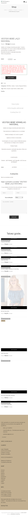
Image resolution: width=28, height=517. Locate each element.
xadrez (21, 88)
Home (5, 9)
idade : (2, 59)
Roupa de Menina (22, 85)
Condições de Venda (6, 491)
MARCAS (15, 9)
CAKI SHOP (23, 512)
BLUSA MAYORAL (5, 311)
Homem (3, 470)
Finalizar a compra (5, 452)
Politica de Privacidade (6, 492)
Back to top (25, 513)
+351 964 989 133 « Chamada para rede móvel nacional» (13, 431)
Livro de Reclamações (6, 496)
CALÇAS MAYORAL (5, 242)
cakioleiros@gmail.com (8, 434)
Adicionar (11, 77)
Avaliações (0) (15, 112)
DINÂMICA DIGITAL (15, 514)
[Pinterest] (12, 91)
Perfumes (3, 478)
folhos (5, 88)
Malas (2, 481)
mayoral (8, 88)
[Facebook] (5, 91)
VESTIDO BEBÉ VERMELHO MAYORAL (10, 269)
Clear (15, 59)
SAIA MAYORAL (4, 260)
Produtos (10, 9)
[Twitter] (7, 91)
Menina (2, 473)
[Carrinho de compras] (22, 2)
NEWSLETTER (4, 505)
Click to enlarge (25, 23)
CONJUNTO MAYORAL (6, 251)
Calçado (3, 480)
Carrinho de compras (6, 450)
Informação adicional (15, 108)
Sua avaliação (9, 197)
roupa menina (14, 88)
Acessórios (3, 476)
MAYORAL (20, 9)
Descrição (15, 104)
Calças (2, 483)
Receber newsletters (5, 454)
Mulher (2, 471)
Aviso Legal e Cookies (6, 494)
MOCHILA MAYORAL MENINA (8, 395)
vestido (18, 88)
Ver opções (14, 238)
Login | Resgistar (4, 449)
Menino (2, 475)
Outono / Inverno (15, 85)
